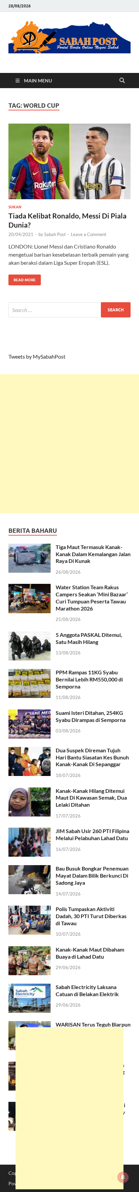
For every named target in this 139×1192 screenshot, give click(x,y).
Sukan (14, 207)
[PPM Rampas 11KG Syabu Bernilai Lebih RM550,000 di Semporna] (29, 673)
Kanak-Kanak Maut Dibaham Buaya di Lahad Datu (90, 953)
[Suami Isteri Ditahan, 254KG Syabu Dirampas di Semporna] (29, 713)
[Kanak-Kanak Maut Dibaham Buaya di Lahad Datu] (29, 950)
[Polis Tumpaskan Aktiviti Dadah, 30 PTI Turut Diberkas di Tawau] (29, 909)
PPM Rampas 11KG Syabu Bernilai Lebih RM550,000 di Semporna (89, 679)
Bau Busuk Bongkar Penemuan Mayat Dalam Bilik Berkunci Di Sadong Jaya (92, 875)
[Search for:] (69, 309)
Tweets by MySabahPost (36, 356)
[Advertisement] (69, 443)
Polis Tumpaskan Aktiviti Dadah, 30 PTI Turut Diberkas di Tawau (91, 916)
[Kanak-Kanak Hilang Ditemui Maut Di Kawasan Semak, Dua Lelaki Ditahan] (29, 791)
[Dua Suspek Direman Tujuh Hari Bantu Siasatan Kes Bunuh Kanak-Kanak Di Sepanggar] (29, 751)
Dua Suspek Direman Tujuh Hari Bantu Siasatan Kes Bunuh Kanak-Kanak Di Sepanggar (92, 757)
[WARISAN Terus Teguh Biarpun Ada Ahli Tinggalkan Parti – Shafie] (29, 1025)
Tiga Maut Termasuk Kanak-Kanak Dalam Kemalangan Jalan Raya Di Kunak (93, 554)
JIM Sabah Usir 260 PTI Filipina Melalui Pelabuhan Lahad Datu (92, 834)
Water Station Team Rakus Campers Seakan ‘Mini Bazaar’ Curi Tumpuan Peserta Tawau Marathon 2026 (92, 597)
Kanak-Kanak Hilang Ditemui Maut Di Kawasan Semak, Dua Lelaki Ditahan (91, 797)
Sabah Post (55, 234)
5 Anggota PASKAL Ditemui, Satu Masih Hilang (89, 638)
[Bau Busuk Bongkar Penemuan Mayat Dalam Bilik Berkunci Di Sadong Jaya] (29, 869)
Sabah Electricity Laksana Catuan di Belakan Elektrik (87, 990)
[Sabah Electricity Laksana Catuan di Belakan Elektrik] (29, 987)
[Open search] (122, 80)
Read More (22, 278)
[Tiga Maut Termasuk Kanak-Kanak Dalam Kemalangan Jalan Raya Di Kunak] (29, 547)
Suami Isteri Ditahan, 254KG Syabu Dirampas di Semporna (91, 716)
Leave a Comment (88, 234)
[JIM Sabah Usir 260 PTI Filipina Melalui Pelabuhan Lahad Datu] (29, 831)
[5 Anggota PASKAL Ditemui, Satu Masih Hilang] (29, 635)
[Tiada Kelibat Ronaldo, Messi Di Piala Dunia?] (69, 161)
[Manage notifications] (123, 1177)
